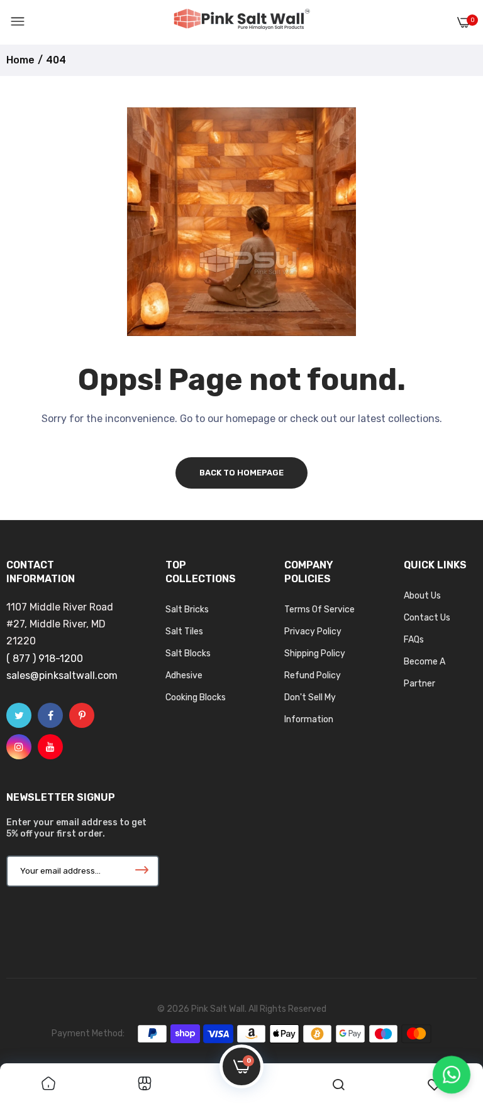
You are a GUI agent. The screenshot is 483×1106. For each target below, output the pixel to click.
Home (20, 60)
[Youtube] (50, 746)
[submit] (142, 871)
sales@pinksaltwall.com (62, 675)
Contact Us (427, 617)
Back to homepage (241, 472)
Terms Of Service (319, 609)
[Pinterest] (81, 715)
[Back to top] (448, 1027)
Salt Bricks (187, 609)
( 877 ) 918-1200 (44, 658)
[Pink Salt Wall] (241, 22)
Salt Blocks (188, 653)
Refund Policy (312, 675)
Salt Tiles (184, 631)
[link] (48, 1084)
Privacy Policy (312, 631)
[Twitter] (18, 715)
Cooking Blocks (195, 697)
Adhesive (184, 675)
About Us (422, 595)
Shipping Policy (314, 653)
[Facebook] (50, 715)
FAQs (414, 639)
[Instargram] (18, 746)
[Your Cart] (463, 22)
